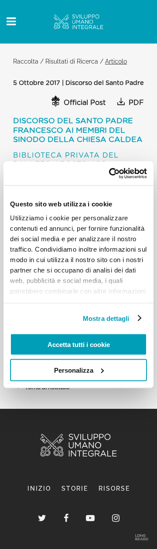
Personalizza (73, 370)
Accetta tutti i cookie (79, 344)
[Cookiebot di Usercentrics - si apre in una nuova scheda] (111, 173)
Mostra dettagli (106, 318)
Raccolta (25, 61)
